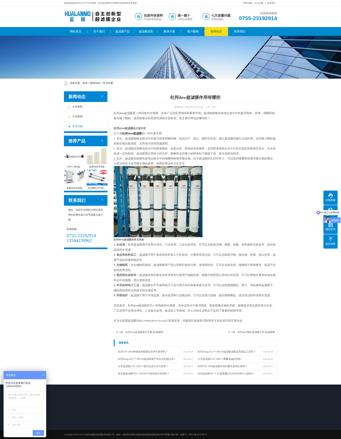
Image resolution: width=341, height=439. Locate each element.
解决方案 (169, 31)
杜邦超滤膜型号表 (127, 427)
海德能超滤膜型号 (127, 432)
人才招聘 (73, 432)
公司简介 (73, 423)
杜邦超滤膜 (132, 133)
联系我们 (271, 3)
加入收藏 (259, 3)
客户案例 (193, 31)
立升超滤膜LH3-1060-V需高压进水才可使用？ (143, 366)
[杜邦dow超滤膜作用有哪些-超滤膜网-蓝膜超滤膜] (93, 16)
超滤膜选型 (146, 31)
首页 (84, 83)
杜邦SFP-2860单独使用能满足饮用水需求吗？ (143, 351)
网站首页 (75, 31)
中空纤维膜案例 (176, 423)
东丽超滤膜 (99, 436)
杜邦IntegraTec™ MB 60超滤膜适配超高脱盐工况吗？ (227, 351)
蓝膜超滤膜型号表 (127, 423)
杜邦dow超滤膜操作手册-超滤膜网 (144, 332)
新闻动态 (216, 31)
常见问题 (108, 83)
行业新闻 (77, 116)
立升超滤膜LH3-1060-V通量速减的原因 (219, 359)
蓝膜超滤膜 (99, 423)
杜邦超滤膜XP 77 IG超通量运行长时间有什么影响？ (226, 373)
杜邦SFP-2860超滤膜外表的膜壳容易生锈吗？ (223, 366)
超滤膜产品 (122, 31)
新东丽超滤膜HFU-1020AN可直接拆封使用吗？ (144, 373)
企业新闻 (77, 106)
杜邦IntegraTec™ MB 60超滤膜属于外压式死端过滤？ (147, 359)
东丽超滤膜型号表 (127, 436)
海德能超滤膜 (100, 432)
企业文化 (73, 427)
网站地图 (247, 3)
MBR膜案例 (175, 427)
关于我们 (99, 31)
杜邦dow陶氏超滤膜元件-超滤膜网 (256, 332)
